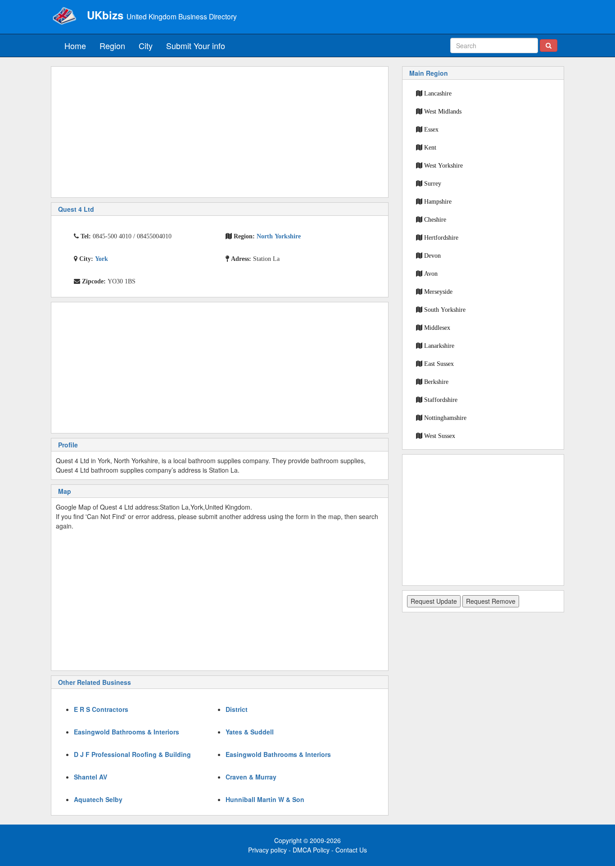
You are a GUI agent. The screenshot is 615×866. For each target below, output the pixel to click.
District (237, 709)
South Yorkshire (445, 309)
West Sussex (439, 436)
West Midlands (442, 111)
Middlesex (437, 327)
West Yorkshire (443, 165)
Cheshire (435, 219)
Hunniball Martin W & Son (265, 799)
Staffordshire (440, 400)
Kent (430, 147)
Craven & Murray (251, 776)
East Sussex (439, 363)
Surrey (432, 183)
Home (75, 45)
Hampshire (438, 201)
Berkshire (436, 381)
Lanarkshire (439, 345)
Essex (431, 129)
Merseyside (438, 291)
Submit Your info (195, 45)
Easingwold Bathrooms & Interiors (126, 731)
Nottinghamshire (445, 418)
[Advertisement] (220, 132)
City (146, 45)
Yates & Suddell (250, 731)
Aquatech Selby (98, 799)
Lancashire (438, 93)
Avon (431, 273)
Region (112, 45)
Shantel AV (90, 776)
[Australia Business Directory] (64, 16)
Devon (432, 255)
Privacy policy (267, 849)
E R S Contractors (101, 709)
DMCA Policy (311, 849)
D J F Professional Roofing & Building (132, 754)
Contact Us (351, 849)
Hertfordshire (441, 237)
